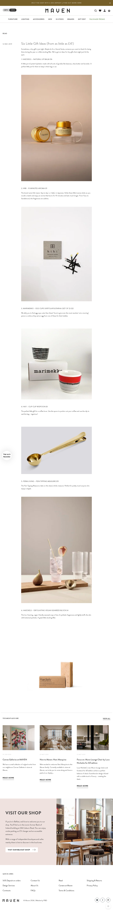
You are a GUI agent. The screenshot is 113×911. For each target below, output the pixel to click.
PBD (45, 900)
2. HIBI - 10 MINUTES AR (31, 188)
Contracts (6, 890)
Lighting (25, 19)
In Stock (60, 19)
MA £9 (44, 188)
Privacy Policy (92, 885)
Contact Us (35, 880)
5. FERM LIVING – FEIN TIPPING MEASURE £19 (40, 481)
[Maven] (57, 11)
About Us (34, 885)
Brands (70, 19)
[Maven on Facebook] (102, 900)
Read (5, 33)
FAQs (33, 890)
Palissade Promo (97, 19)
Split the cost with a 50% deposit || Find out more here (57, 3)
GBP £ (6, 10)
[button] (6, 455)
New (50, 19)
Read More (8, 777)
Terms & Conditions (66, 890)
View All (106, 718)
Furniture (13, 19)
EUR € (13, 10)
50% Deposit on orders (12, 880)
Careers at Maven (66, 885)
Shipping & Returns (94, 880)
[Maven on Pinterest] (108, 900)
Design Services (9, 885)
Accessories (38, 19)
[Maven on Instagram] (97, 900)
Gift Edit (82, 19)
